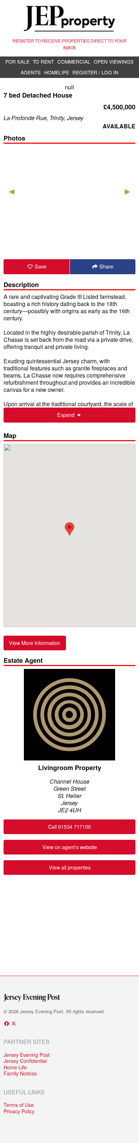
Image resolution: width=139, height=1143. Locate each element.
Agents (31, 72)
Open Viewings (114, 61)
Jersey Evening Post (27, 1055)
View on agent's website (69, 847)
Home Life (15, 1067)
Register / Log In (95, 72)
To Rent (43, 61)
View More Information (34, 642)
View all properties (70, 867)
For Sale (17, 61)
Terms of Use (19, 1105)
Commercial (74, 61)
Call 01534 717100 (69, 826)
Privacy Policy (19, 1111)
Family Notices (20, 1073)
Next (127, 191)
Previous (12, 191)
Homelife (56, 72)
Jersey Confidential (25, 1061)
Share (105, 266)
